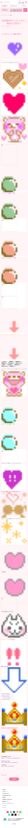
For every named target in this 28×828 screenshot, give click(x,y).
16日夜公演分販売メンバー (7, 695)
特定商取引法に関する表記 (7, 799)
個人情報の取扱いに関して (7, 795)
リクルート (4, 807)
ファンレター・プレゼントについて (8, 803)
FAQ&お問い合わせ (5, 793)
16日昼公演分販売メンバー (7, 693)
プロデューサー (4, 791)
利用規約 (3, 797)
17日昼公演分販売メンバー (7, 696)
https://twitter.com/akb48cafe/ (8, 766)
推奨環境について (5, 801)
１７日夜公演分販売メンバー (8, 698)
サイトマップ (4, 805)
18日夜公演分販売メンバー (7, 699)
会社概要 (3, 789)
